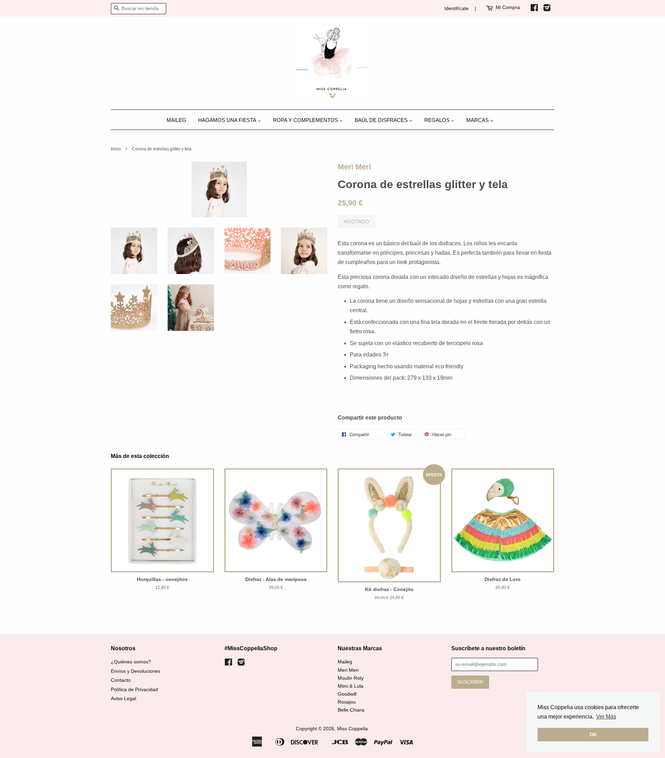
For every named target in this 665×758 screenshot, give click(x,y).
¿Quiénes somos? (131, 661)
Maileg (345, 661)
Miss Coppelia (352, 728)
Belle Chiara (351, 710)
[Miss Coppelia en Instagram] (547, 9)
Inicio (116, 149)
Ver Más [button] (606, 717)
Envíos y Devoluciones (135, 671)
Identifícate (456, 8)
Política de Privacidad (134, 689)
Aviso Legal (123, 698)
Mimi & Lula (350, 686)
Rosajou (347, 702)
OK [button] (593, 734)
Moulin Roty (351, 678)
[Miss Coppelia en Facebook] (534, 9)
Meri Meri (354, 166)
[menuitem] (179, 120)
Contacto (121, 680)
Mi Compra (508, 7)
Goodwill (347, 694)
